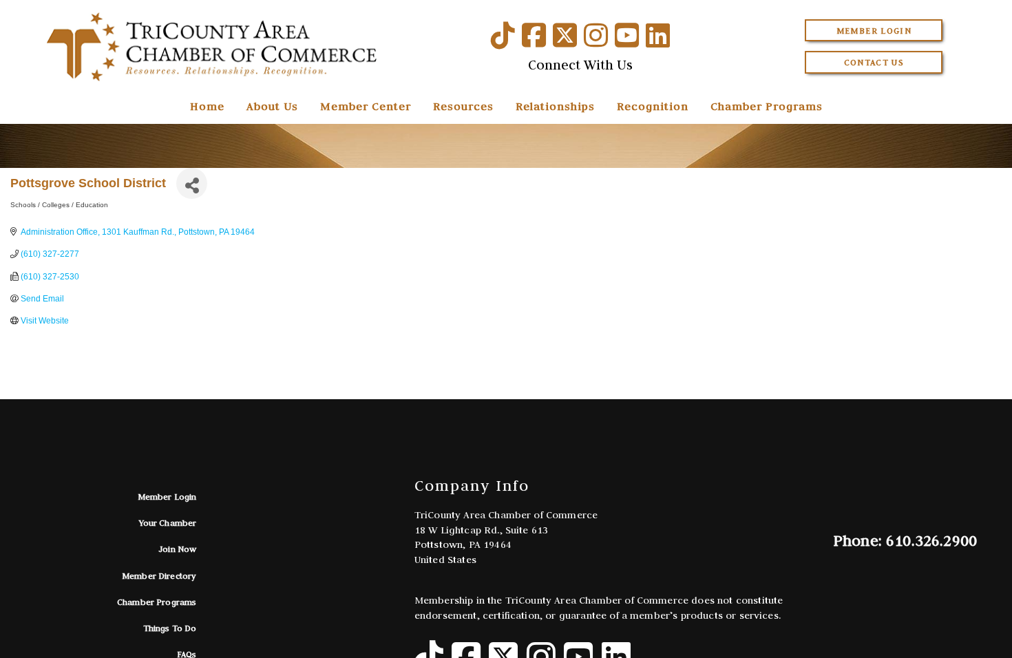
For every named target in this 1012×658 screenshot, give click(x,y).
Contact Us (874, 62)
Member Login (873, 30)
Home (207, 106)
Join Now (177, 549)
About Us (272, 106)
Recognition (652, 106)
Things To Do (170, 628)
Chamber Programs (766, 106)
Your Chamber (168, 523)
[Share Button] (191, 183)
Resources (463, 106)
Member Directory (159, 576)
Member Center (365, 106)
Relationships (555, 106)
